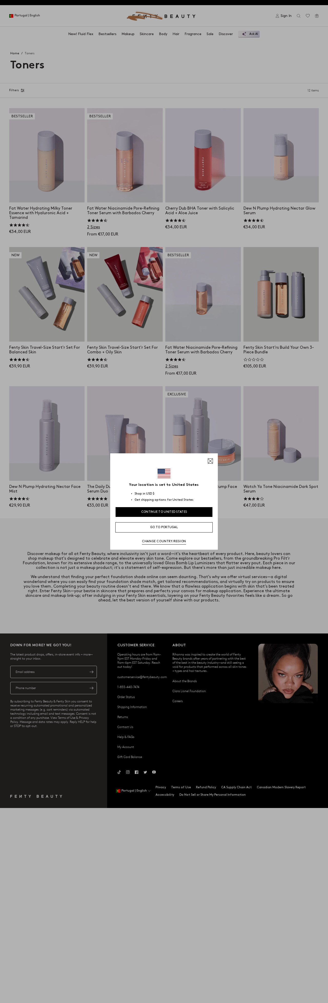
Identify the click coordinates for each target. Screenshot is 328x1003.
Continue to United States (164, 511)
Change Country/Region (164, 541)
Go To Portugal (164, 527)
